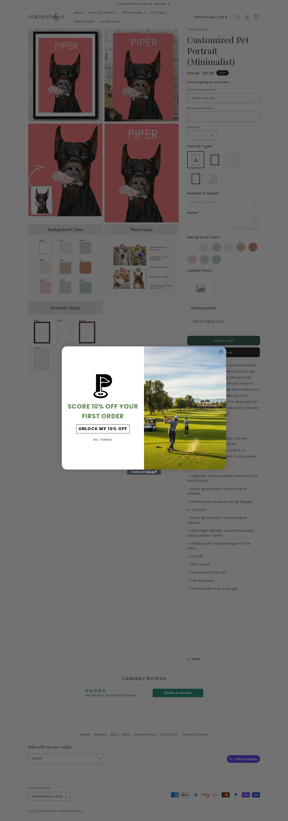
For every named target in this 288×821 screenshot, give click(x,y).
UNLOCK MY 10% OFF (103, 429)
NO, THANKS (103, 440)
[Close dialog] (221, 351)
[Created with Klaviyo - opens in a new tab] (144, 472)
